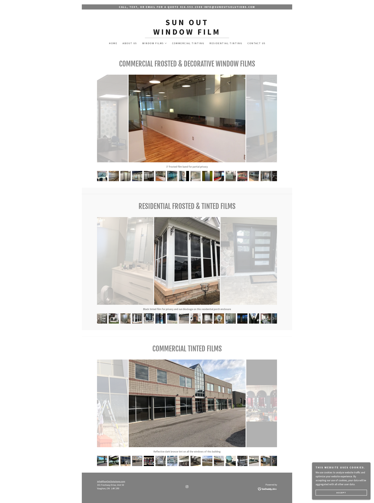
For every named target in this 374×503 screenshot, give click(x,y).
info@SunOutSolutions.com (111, 481)
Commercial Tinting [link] (188, 43)
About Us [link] (130, 43)
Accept (341, 492)
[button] (154, 43)
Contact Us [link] (256, 43)
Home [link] (113, 43)
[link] (187, 33)
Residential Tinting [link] (225, 43)
